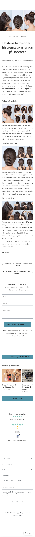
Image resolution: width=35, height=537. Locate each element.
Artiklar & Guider (19, 36)
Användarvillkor (15, 336)
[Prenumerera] (32, 487)
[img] (17, 416)
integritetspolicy (23, 333)
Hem (9, 36)
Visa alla (17, 398)
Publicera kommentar (17, 324)
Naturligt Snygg (14, 513)
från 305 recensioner (17, 419)
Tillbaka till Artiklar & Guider (17, 357)
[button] (4, 430)
